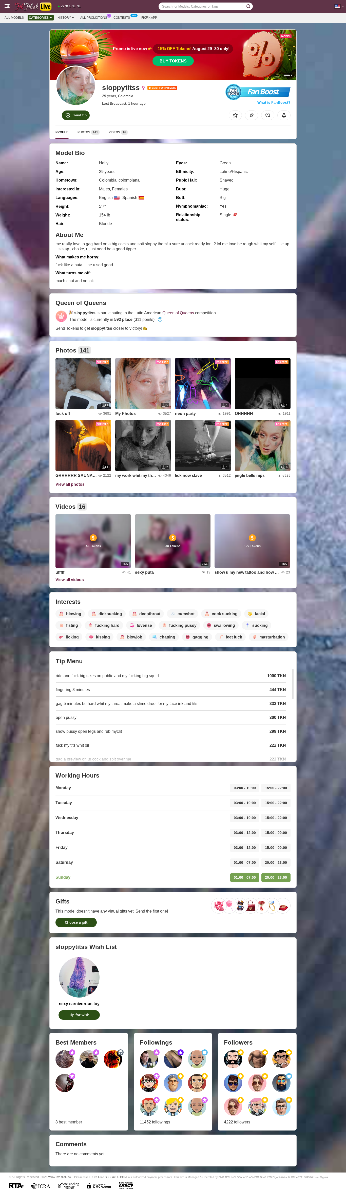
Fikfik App (149, 17)
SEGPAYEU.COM (116, 1177)
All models (14, 17)
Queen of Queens (178, 313)
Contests (121, 17)
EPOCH (94, 1177)
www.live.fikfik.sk (59, 1177)
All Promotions (93, 17)
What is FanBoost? (274, 102)
